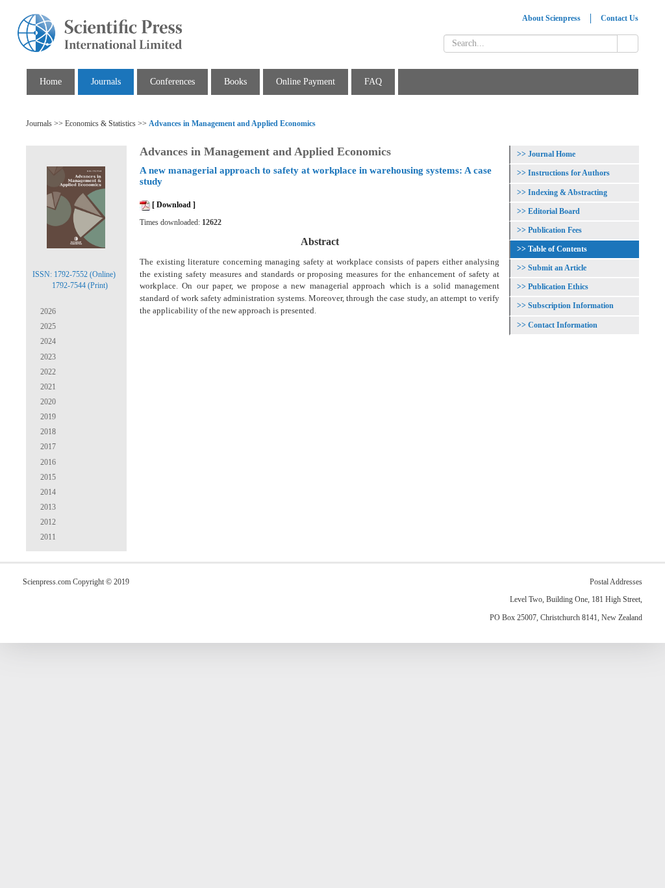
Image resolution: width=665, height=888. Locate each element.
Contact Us (619, 18)
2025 (47, 326)
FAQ (373, 81)
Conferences (172, 81)
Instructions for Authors (569, 172)
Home (51, 81)
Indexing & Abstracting (567, 192)
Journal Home (551, 154)
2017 (47, 446)
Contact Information (562, 325)
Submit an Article (557, 267)
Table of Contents (557, 249)
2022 (47, 371)
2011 (47, 537)
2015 (47, 477)
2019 (47, 416)
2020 (47, 401)
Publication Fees (555, 230)
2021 (47, 386)
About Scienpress (551, 18)
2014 (47, 492)
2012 (47, 522)
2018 (47, 431)
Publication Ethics (558, 286)
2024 (47, 341)
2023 (47, 356)
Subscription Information (571, 305)
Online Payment (305, 81)
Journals (106, 81)
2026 (47, 311)
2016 (47, 462)
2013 (47, 507)
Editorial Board (554, 211)
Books (235, 81)
